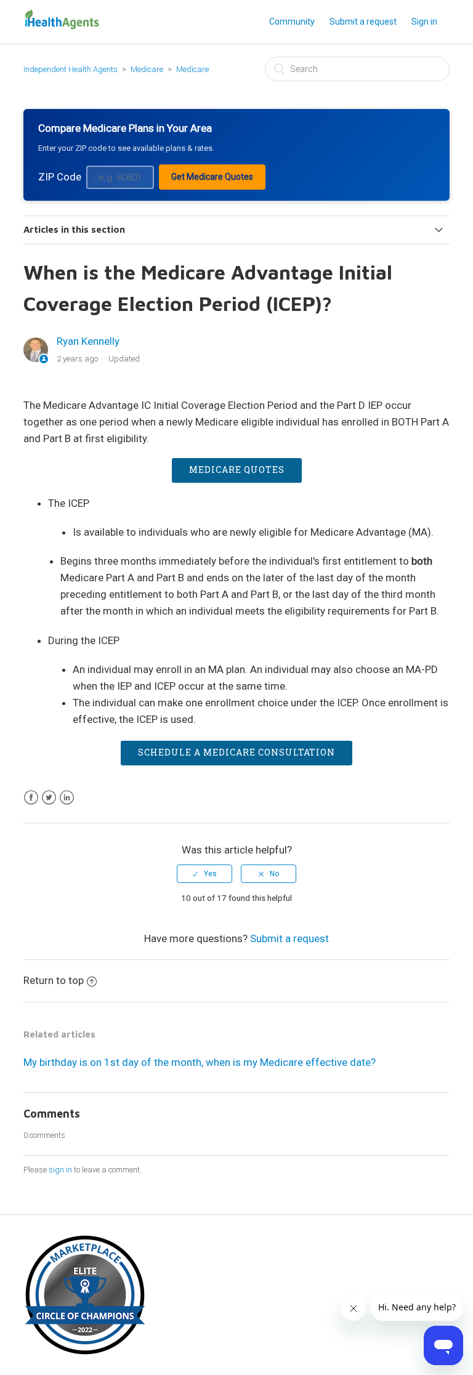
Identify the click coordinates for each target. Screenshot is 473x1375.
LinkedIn (67, 797)
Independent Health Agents (70, 69)
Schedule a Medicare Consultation (236, 752)
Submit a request (363, 21)
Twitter (49, 797)
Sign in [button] (424, 21)
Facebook (31, 797)
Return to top (53, 980)
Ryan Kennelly (88, 341)
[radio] (204, 874)
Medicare (148, 69)
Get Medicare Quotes (212, 177)
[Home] (61, 27)
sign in (60, 1169)
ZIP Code (59, 177)
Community (292, 21)
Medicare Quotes (237, 469)
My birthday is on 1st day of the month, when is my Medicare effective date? (199, 1062)
